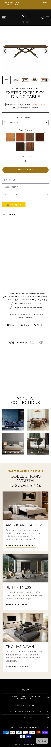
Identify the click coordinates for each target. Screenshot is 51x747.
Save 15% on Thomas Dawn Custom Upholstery (25, 698)
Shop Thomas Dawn (18, 667)
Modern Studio (25, 718)
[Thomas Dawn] (25, 627)
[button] (6, 80)
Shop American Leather (21, 545)
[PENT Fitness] (25, 568)
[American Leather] (25, 505)
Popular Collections (25, 727)
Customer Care (25, 705)
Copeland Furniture (25, 88)
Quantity (25, 156)
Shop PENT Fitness (17, 604)
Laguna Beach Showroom (24, 711)
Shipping (15, 108)
